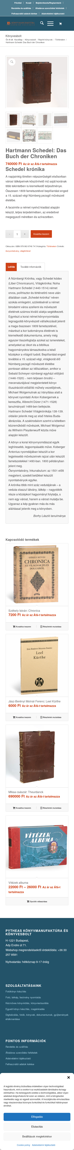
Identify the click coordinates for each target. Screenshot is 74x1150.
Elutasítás (37, 1126)
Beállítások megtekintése (37, 1136)
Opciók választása (38, 901)
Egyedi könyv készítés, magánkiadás (25, 1009)
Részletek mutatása (51, 626)
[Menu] (49, 23)
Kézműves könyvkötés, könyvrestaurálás (27, 1003)
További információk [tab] (30, 266)
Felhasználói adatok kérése (24, 13)
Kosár (28, 2)
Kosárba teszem (41, 233)
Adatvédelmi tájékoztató (43, 1144)
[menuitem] (18, 3)
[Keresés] (40, 23)
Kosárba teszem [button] (23, 626)
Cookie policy (23, 1144)
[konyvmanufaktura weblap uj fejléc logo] (31, 23)
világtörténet (25, 250)
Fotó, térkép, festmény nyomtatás (23, 997)
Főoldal (18, 2)
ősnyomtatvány (12, 250)
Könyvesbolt (13, 36)
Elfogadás (37, 1116)
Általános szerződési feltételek (49, 8)
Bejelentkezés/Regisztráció (48, 2)
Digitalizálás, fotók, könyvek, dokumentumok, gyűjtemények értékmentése (37, 1017)
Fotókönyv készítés (16, 991)
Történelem (51, 246)
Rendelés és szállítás (21, 8)
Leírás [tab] (11, 266)
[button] (68, 1077)
